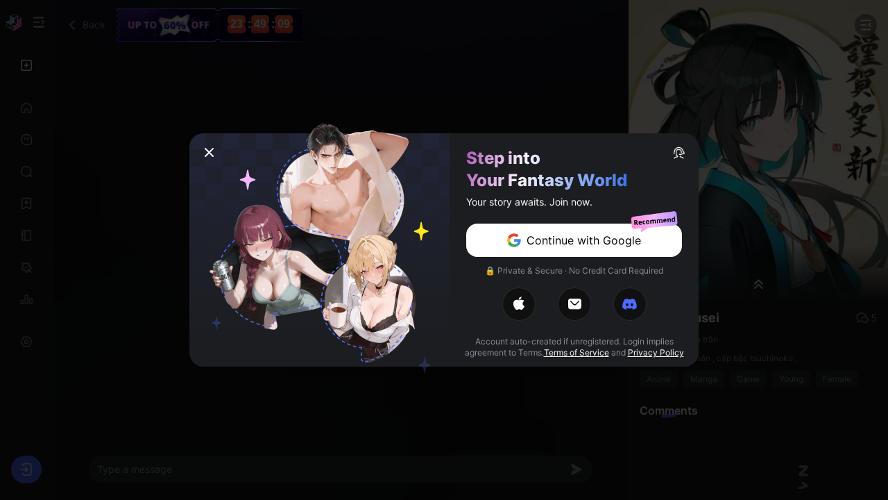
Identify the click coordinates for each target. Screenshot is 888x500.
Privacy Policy (656, 352)
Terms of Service (576, 352)
